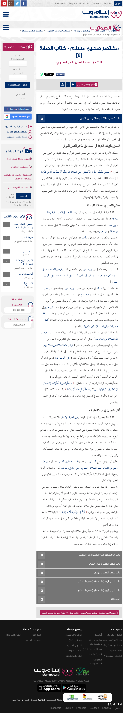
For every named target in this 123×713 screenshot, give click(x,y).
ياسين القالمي (28, 277)
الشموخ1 (28, 284)
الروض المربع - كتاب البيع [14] (23, 262)
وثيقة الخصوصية (54, 700)
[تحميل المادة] (68, 84)
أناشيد (98, 635)
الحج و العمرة (74, 645)
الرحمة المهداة (73, 635)
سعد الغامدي (27, 254)
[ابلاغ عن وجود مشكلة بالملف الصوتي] (62, 84)
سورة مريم (28, 251)
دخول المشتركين (17, 84)
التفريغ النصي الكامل (86, 85)
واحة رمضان (75, 640)
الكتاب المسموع (113, 656)
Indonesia (60, 3)
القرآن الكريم (114, 635)
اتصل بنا (25, 700)
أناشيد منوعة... (26, 274)
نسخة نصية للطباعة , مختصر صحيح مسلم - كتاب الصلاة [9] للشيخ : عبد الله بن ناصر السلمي (78, 613)
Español (108, 3)
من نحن (16, 700)
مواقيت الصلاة (33, 640)
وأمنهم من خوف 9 (21, 161)
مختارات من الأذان (92, 649)
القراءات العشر (74, 656)
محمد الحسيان (28, 287)
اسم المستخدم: (17, 57)
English (73, 3)
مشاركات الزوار (13, 635)
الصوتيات (101, 28)
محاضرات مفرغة (113, 645)
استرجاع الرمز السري (16, 126)
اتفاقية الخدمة (37, 700)
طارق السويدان (27, 231)
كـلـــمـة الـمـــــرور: (18, 71)
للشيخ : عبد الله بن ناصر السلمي (79, 62)
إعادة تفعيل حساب (17, 137)
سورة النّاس (27, 237)
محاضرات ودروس (112, 640)
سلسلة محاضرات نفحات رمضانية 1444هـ (18, 171)
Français (84, 3)
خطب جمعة (115, 650)
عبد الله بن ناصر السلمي (23, 268)
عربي (118, 3)
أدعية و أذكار (95, 654)
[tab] (79, 118)
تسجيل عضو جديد (17, 131)
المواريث (37, 635)
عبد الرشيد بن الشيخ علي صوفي (24, 243)
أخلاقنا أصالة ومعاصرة (19, 182)
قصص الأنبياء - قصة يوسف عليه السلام (23, 226)
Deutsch (96, 3)
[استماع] (73, 84)
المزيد (23, 196)
